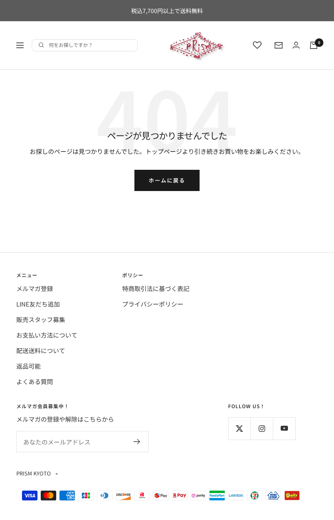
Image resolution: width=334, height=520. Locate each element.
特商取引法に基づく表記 (155, 288)
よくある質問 (34, 381)
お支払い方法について (46, 335)
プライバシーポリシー (152, 304)
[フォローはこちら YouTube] (284, 428)
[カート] (314, 45)
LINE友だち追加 (38, 304)
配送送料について (40, 350)
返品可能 (28, 366)
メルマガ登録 (34, 288)
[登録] (137, 441)
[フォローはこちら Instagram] (261, 428)
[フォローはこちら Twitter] (239, 428)
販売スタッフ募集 (40, 319)
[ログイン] (296, 45)
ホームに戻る (167, 180)
